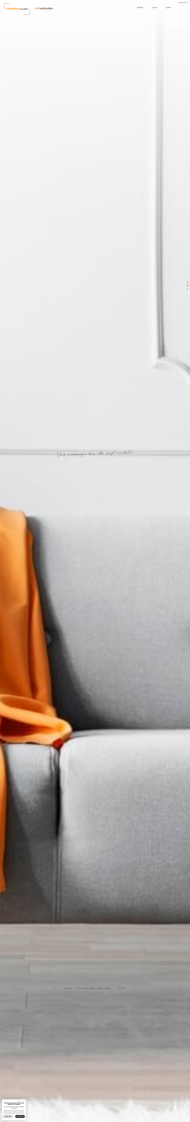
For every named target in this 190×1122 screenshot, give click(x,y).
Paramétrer (8, 1116)
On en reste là (19, 1101)
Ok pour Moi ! (20, 1116)
